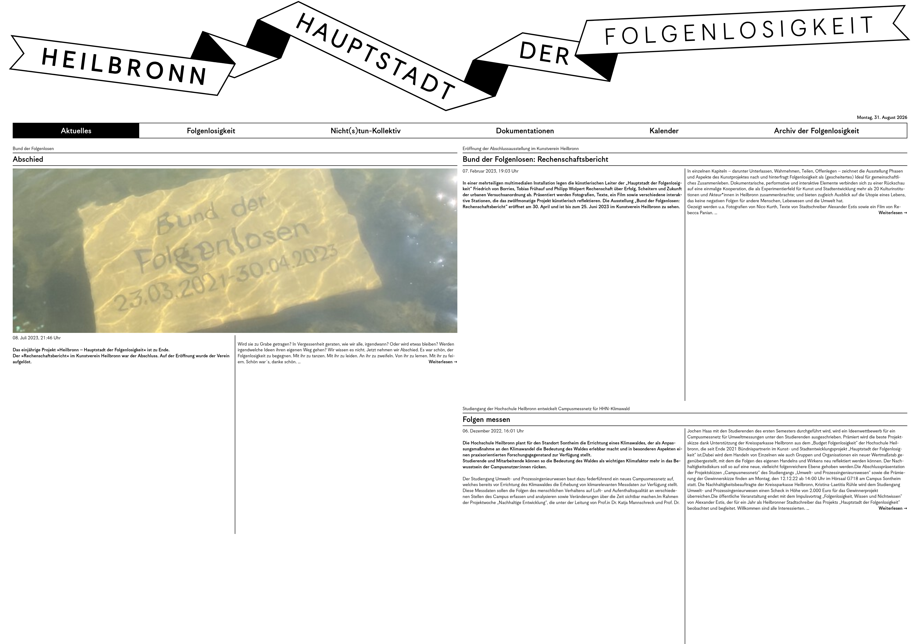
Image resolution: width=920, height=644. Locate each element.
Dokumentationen (525, 131)
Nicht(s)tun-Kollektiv (366, 131)
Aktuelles (76, 131)
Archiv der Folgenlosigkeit (816, 131)
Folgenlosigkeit (211, 131)
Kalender (664, 131)
